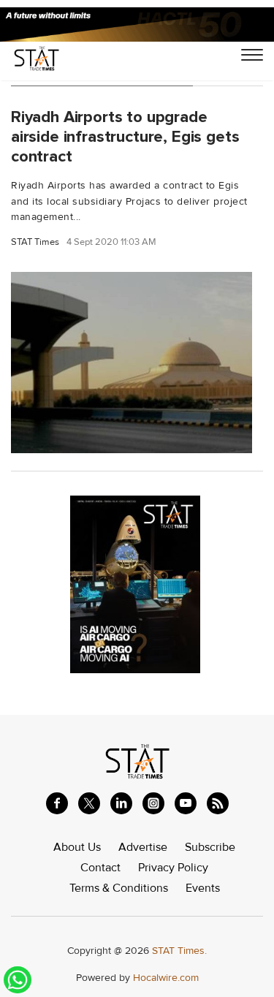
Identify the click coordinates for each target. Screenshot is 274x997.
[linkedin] (121, 803)
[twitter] (89, 803)
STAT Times (35, 242)
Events (203, 888)
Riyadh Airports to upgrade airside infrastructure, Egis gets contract (125, 137)
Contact (100, 867)
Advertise (142, 847)
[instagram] (153, 803)
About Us (77, 847)
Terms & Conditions (118, 888)
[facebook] (57, 803)
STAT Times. (179, 950)
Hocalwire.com (166, 977)
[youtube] (186, 803)
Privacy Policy (173, 867)
